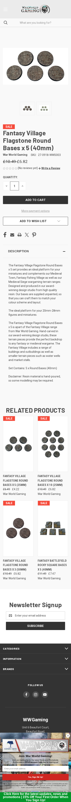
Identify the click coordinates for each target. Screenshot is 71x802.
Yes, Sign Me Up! (35, 777)
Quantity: (10, 177)
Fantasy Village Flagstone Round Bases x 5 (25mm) (15, 480)
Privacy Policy (35, 791)
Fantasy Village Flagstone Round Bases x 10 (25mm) (50, 480)
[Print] (19, 235)
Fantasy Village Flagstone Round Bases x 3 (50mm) (15, 565)
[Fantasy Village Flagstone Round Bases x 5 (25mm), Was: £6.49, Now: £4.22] (18, 444)
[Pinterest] (34, 235)
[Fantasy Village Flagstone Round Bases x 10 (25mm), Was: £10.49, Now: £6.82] (52, 444)
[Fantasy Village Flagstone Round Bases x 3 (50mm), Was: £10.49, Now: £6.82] (18, 528)
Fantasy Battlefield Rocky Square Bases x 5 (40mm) (52, 565)
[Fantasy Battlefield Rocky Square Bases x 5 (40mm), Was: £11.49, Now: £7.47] (52, 528)
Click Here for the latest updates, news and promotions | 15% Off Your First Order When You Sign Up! (35, 797)
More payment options (35, 210)
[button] (49, 168)
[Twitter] (27, 235)
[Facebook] (5, 235)
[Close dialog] (68, 736)
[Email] (12, 235)
